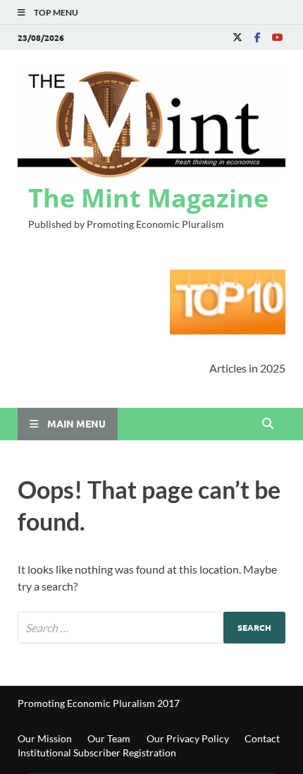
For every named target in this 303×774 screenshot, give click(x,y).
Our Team (108, 738)
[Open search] (267, 424)
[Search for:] (151, 627)
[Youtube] (276, 37)
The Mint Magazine (148, 198)
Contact (262, 738)
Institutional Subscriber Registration (97, 752)
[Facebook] (257, 37)
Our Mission (45, 738)
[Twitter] (237, 37)
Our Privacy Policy (188, 738)
